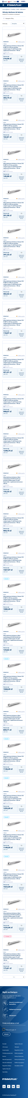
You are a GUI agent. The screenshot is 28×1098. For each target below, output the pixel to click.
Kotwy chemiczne (19, 1056)
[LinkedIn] (13, 1086)
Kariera (4, 1056)
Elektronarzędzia (19, 1053)
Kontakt (4, 1043)
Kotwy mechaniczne (20, 1059)
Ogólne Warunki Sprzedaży (6, 1070)
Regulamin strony (19, 1050)
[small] (14, 35)
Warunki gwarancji (7, 1059)
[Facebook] (8, 1086)
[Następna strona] (23, 977)
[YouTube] (4, 1086)
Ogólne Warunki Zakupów (19, 1045)
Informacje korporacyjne (5, 1048)
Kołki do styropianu (19, 1062)
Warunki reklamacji (7, 1062)
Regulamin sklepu (6, 1065)
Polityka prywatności (7, 1053)
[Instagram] (18, 1086)
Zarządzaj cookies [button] (19, 1065)
